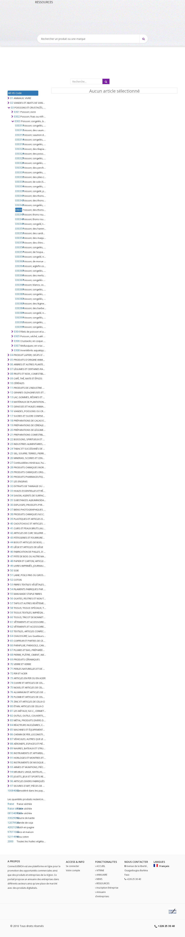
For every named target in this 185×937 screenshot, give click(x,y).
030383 (18, 303)
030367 (18, 280)
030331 (18, 172)
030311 (18, 125)
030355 (18, 242)
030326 (18, 163)
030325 (18, 158)
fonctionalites (106, 862)
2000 (10, 841)
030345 (18, 214)
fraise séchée (12, 808)
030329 (18, 167)
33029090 (12, 818)
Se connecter (72, 866)
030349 (18, 224)
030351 (18, 228)
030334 (18, 186)
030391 (18, 317)
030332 (18, 177)
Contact (138, 862)
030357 (18, 252)
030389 (18, 312)
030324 (18, 153)
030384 (18, 308)
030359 (18, 256)
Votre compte (73, 870)
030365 (18, 270)
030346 (18, 219)
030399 (18, 327)
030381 (18, 294)
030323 (18, 149)
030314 (18, 139)
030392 (18, 322)
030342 (18, 200)
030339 (18, 191)
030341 (18, 195)
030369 (18, 289)
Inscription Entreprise (107, 887)
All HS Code (15, 93)
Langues (159, 862)
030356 (18, 247)
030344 (18, 209)
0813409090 (12, 813)
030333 (18, 181)
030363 (18, 261)
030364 (18, 266)
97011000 (12, 832)
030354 (18, 238)
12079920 (12, 822)
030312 (18, 130)
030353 (18, 233)
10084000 (12, 790)
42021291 (12, 827)
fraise (11, 804)
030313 (18, 135)
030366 (18, 275)
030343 (18, 205)
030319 (18, 144)
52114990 (12, 836)
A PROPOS (14, 861)
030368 (18, 284)
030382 (18, 298)
